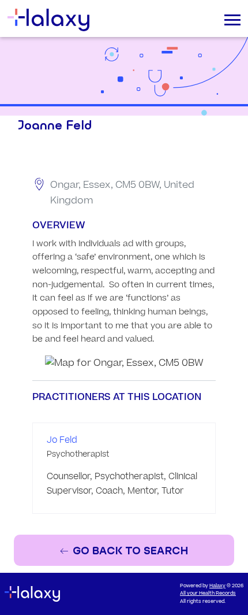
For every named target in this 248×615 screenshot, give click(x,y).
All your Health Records (208, 593)
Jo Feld (62, 440)
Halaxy (217, 586)
